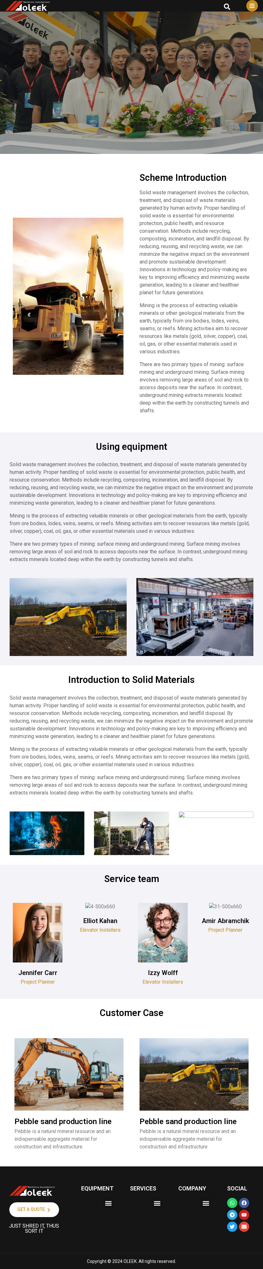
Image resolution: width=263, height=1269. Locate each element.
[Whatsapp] (232, 1203)
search (227, 7)
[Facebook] (244, 1203)
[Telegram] (232, 1215)
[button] (20, 296)
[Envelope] (244, 1227)
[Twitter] (232, 1227)
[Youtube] (244, 1215)
